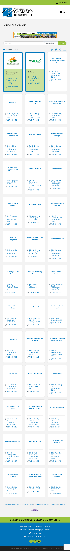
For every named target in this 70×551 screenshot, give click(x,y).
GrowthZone (58, 548)
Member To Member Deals (41, 504)
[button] (4, 49)
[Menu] (61, 3)
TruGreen (31, 72)
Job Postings (54, 504)
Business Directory (10, 504)
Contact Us (62, 504)
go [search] (63, 43)
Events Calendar (21, 504)
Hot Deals (30, 504)
